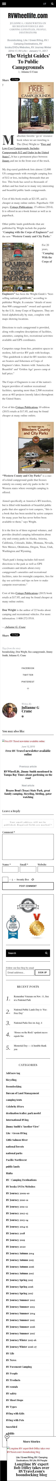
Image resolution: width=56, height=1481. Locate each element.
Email (24, 864)
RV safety (11, 1393)
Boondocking (14, 40)
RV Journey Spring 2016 (19, 1286)
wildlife (10, 1433)
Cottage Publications (21, 207)
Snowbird (11, 1426)
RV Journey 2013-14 (17, 1219)
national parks (14, 1153)
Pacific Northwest (16, 1159)
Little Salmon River (17, 1139)
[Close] (7, 1436)
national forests (15, 1146)
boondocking (8, 651)
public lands (13, 1166)
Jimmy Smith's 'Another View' (22, 1126)
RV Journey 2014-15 (17, 1226)
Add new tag (13, 1073)
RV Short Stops (14, 1400)
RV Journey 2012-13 (17, 1213)
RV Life (22, 51)
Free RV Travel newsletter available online (28, 752)
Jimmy (6, 160)
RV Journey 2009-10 (17, 1193)
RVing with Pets (15, 1420)
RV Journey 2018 (15, 1233)
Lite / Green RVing (33, 40)
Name (6, 864)
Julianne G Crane (29, 71)
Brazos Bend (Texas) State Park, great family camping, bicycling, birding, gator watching (28, 791)
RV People (12, 1373)
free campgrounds (36, 651)
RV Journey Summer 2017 (20, 1333)
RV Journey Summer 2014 (20, 1313)
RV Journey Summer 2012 (20, 1300)
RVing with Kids (15, 1413)
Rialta (9, 1173)
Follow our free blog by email (20, 967)
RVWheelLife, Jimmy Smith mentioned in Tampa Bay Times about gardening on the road (28, 772)
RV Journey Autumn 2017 (20, 1273)
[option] (28, 747)
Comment (8, 832)
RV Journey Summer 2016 (20, 1326)
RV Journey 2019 (15, 1240)
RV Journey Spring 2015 (19, 1280)
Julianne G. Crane (15, 627)
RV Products (13, 1380)
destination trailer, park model (23, 1113)
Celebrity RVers (15, 1106)
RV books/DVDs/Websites (20, 1186)
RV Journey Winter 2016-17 (21, 1346)
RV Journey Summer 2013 (20, 1306)
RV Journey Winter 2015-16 (21, 1340)
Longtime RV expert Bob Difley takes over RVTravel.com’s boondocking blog (31, 1469)
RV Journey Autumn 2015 (20, 1260)
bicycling (11, 1079)
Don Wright (21, 651)
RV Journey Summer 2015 (20, 1320)
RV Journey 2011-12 (17, 1206)
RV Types (11, 1406)
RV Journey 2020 (16, 1246)
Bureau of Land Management (22, 1093)
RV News (11, 1360)
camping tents (14, 1099)
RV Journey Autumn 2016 (20, 1266)
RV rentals (12, 1386)
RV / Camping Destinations (21, 1179)
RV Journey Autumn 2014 (20, 1253)
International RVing (17, 1119)
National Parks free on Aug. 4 (28, 1022)
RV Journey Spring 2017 (19, 1293)
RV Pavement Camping (19, 1366)
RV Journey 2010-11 (17, 1199)
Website (42, 864)
